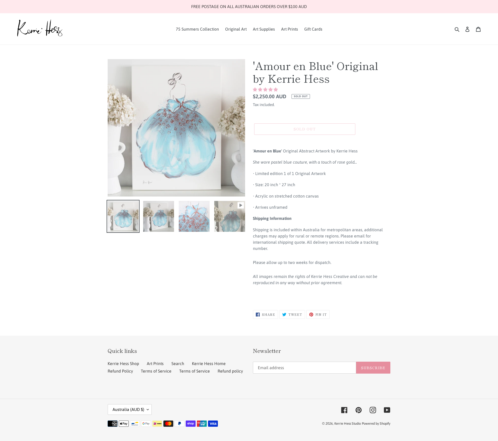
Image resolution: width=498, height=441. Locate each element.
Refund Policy (120, 371)
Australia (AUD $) (128, 409)
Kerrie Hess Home (209, 363)
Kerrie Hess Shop (123, 363)
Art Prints (155, 363)
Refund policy (230, 371)
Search (177, 363)
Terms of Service (156, 371)
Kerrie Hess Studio (347, 423)
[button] (266, 89)
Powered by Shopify (376, 423)
